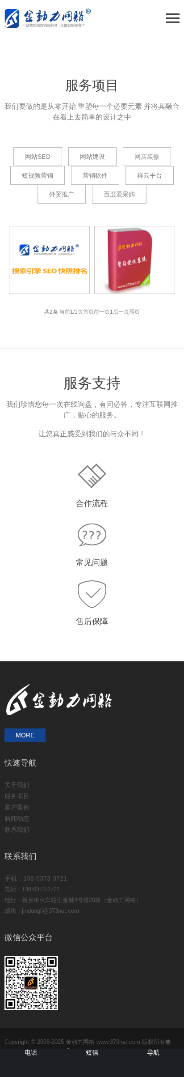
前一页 (102, 312)
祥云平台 (149, 175)
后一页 (121, 312)
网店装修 (146, 156)
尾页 (134, 312)
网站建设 (92, 156)
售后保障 (92, 621)
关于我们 (16, 784)
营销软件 (95, 175)
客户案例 (16, 807)
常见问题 (92, 562)
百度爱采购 (119, 194)
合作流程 (92, 503)
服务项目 (16, 796)
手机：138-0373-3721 (35, 878)
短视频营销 (37, 175)
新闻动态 (16, 818)
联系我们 (16, 829)
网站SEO (37, 156)
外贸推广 (61, 194)
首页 (88, 312)
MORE (25, 735)
